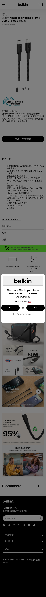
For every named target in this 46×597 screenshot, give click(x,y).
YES (10, 308)
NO (35, 308)
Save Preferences (25, 314)
